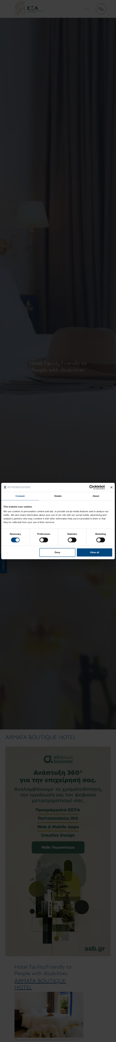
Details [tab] (58, 496)
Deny (57, 552)
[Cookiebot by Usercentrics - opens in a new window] (91, 487)
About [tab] (96, 496)
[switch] (43, 540)
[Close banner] (111, 487)
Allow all (94, 552)
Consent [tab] (20, 496)
